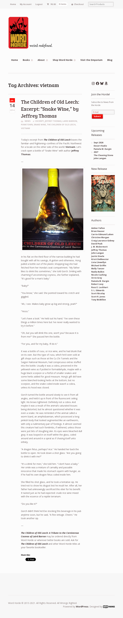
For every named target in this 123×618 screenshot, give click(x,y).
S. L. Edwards (97, 290)
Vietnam (70, 146)
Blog (109, 59)
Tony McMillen (98, 299)
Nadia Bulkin (97, 271)
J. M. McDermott (99, 246)
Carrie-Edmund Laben (102, 234)
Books (26, 59)
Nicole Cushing (99, 274)
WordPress (82, 606)
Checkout (79, 4)
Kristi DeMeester (100, 259)
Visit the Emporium (91, 59)
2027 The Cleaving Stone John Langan (102, 155)
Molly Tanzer (97, 268)
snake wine (40, 124)
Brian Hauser (98, 231)
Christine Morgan (100, 237)
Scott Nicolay (98, 293)
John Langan (97, 253)
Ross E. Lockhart (99, 287)
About (41, 59)
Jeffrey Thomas (53, 121)
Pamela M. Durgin (100, 281)
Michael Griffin (98, 265)
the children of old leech (61, 124)
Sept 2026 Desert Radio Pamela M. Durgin (101, 145)
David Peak (96, 243)
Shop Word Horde (63, 59)
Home (13, 4)
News (27, 121)
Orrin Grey (96, 278)
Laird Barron (69, 121)
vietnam (25, 128)
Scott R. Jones (98, 296)
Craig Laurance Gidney (102, 240)
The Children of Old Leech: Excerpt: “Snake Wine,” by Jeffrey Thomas (50, 108)
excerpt (39, 121)
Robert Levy (97, 284)
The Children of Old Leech (57, 139)
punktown (27, 124)
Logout (39, 4)
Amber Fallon (98, 228)
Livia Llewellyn (98, 262)
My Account (26, 4)
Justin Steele (97, 256)
